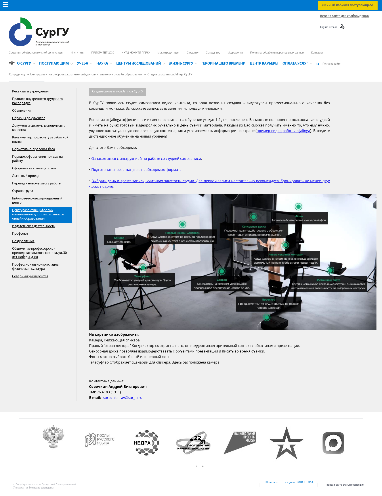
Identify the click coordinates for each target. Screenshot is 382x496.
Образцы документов (28, 118)
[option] (59, 443)
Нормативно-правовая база (33, 149)
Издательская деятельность (33, 226)
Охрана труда (22, 191)
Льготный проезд (25, 176)
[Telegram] (289, 485)
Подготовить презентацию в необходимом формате (136, 169)
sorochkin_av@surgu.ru (122, 397)
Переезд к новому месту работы (36, 183)
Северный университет (30, 276)
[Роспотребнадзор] (59, 443)
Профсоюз (20, 234)
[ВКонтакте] (271, 485)
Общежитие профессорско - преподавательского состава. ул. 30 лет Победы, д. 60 (39, 253)
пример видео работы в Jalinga (283, 130)
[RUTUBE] (300, 485)
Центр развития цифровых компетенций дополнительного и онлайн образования (86, 74)
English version (329, 27)
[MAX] (309, 485)
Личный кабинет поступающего (347, 5)
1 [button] (196, 466)
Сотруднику (17, 74)
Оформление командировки (34, 168)
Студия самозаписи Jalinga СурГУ (169, 74)
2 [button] (203, 466)
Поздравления (23, 241)
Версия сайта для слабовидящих (344, 16)
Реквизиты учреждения (30, 91)
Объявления (21, 111)
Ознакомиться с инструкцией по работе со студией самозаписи (146, 158)
